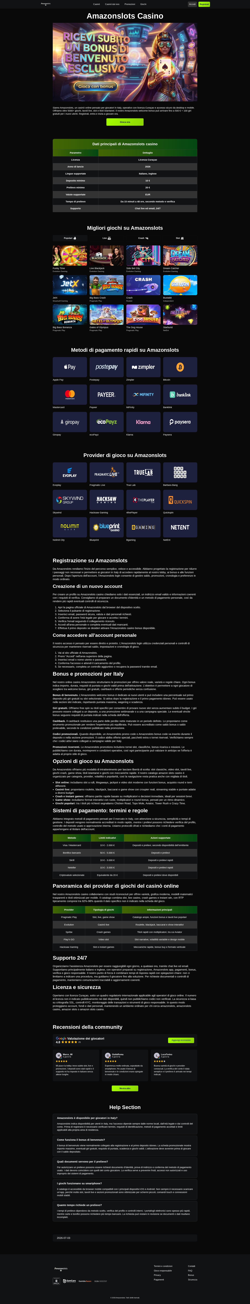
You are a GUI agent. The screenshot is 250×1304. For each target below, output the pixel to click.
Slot (178, 238)
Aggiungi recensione (181, 1040)
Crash (141, 238)
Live (105, 238)
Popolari (68, 238)
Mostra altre (125, 1088)
